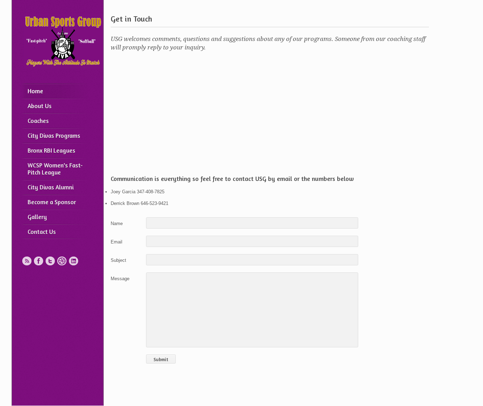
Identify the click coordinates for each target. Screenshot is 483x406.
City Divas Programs (54, 135)
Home (35, 91)
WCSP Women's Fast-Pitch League (55, 168)
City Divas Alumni (51, 187)
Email (116, 242)
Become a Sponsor (52, 202)
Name (117, 223)
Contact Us (42, 231)
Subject (118, 260)
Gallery (37, 216)
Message (120, 278)
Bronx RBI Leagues (51, 150)
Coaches (38, 120)
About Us (40, 106)
